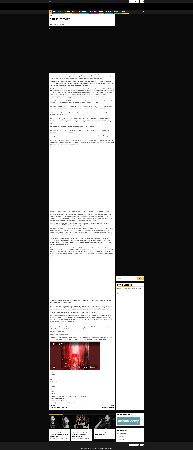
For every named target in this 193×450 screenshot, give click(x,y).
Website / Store (54, 381)
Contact (124, 11)
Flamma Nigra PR (121, 439)
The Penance (93, 11)
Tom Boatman (84, 402)
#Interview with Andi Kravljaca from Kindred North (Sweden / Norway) (59, 434)
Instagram (52, 378)
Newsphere (101, 448)
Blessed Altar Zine (59, 6)
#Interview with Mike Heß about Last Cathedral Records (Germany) (80, 434)
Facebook (52, 376)
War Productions (121, 433)
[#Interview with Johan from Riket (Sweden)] (104, 422)
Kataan (62, 402)
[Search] (143, 11)
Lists (101, 11)
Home (54, 11)
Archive (116, 11)
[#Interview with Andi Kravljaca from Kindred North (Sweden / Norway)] (59, 422)
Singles (67, 11)
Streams (74, 11)
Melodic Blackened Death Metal (72, 402)
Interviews (82, 11)
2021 (51, 15)
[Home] (50, 12)
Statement (108, 11)
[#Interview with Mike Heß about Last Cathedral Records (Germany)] (81, 422)
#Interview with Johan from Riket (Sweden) (104, 433)
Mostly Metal (120, 436)
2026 (51, 431)
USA (89, 402)
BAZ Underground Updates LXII (58, 406)
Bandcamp (52, 374)
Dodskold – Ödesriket (108, 406)
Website (52, 391)
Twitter (51, 379)
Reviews (60, 11)
